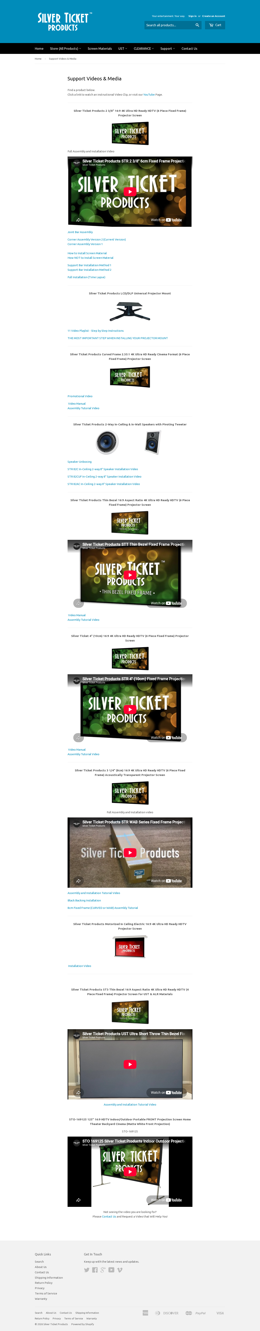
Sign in (192, 16)
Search (39, 1261)
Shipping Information (49, 1277)
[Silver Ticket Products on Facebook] (95, 1271)
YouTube (149, 94)
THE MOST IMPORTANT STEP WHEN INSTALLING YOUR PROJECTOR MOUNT (118, 338)
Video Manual (77, 403)
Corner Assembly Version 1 (85, 244)
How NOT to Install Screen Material (90, 257)
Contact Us (189, 48)
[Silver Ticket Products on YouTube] (111, 1271)
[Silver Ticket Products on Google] (103, 1271)
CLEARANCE (143, 48)
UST (121, 48)
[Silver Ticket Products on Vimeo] (120, 1271)
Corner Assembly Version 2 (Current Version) (97, 239)
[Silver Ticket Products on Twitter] (87, 1271)
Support (166, 48)
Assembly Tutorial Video (83, 408)
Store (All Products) (64, 48)
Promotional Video (80, 396)
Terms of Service (46, 1293)
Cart (218, 25)
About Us (41, 1267)
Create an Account (213, 16)
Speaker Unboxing (80, 461)
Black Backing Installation (84, 900)
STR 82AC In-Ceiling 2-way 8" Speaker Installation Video (104, 484)
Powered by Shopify (82, 1324)
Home (39, 48)
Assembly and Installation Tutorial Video (94, 893)
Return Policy (43, 1282)
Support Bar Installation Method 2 (89, 269)
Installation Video (79, 965)
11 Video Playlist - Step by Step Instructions (96, 330)
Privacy (39, 1288)
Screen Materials (100, 48)
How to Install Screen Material (87, 253)
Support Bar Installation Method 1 (89, 265)
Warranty (41, 1298)
